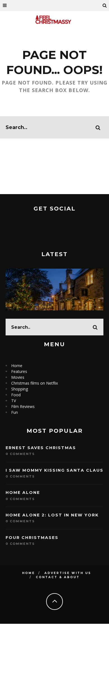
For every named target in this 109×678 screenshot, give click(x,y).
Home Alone (23, 492)
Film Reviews (23, 406)
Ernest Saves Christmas (41, 447)
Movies (17, 377)
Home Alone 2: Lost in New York (52, 515)
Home (16, 365)
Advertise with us (67, 573)
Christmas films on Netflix (34, 383)
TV (13, 400)
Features (19, 371)
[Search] (105, 5)
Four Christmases (32, 537)
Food (16, 394)
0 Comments (20, 454)
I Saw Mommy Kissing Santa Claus (54, 470)
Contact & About (58, 577)
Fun (14, 412)
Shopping (19, 389)
